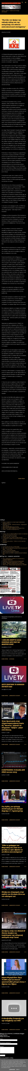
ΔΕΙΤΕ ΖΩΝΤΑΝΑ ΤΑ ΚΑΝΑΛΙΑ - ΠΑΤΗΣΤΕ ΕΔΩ (13, 685)
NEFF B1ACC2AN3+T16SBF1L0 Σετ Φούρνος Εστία (13, 528)
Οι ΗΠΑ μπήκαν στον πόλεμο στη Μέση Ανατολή (12, 537)
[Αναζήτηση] (22, 2)
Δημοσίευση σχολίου (14, 695)
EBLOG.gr (6, 6)
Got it (17, 1069)
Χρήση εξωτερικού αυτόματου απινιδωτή (11, 551)
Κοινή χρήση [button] (21, 478)
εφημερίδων (13, 594)
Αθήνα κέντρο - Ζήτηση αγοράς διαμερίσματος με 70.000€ (15, 564)
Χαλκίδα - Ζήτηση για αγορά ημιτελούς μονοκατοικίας (13, 563)
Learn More (12, 1069)
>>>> (25, 659)
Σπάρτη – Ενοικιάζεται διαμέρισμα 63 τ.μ (11, 529)
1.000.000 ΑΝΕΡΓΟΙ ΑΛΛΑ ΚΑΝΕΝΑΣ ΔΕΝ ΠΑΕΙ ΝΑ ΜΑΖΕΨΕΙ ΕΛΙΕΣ (11, 642)
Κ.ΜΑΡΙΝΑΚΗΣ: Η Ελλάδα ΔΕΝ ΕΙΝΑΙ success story (13, 771)
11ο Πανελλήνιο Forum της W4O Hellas (11, 546)
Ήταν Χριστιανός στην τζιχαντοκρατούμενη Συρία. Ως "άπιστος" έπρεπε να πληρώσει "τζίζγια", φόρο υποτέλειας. (13, 725)
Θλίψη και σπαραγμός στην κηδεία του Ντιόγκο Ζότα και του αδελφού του (13, 894)
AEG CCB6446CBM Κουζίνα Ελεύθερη (11, 527)
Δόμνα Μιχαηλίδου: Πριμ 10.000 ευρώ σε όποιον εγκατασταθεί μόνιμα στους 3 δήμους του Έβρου (13, 980)
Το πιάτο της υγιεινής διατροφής (9, 550)
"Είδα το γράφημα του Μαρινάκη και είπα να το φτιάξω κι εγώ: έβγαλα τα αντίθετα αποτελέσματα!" (12, 848)
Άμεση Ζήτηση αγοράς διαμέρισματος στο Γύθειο (12, 562)
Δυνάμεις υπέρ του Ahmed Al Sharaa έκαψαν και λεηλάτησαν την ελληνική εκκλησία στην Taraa (15, 534)
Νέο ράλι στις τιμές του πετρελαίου (10, 536)
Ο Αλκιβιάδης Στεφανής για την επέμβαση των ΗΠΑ (13, 1019)
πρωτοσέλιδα (8, 594)
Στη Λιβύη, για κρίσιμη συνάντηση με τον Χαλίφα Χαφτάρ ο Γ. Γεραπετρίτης (12, 808)
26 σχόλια (11, 659)
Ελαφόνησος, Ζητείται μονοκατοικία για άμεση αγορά (13, 561)
